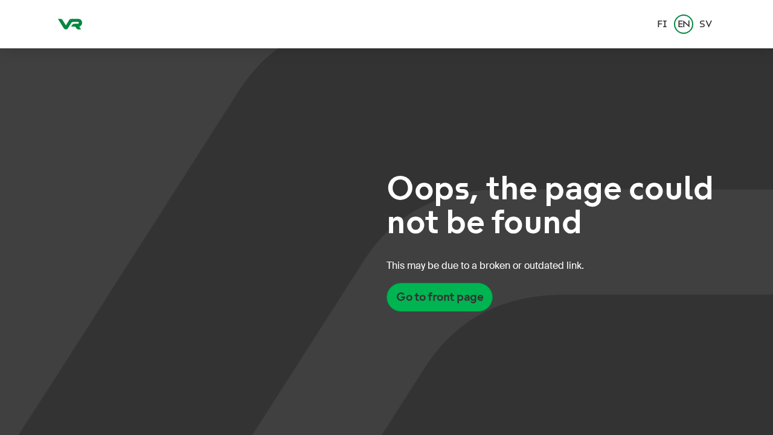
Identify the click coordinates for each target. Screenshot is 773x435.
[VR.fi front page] (70, 24)
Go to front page (439, 297)
